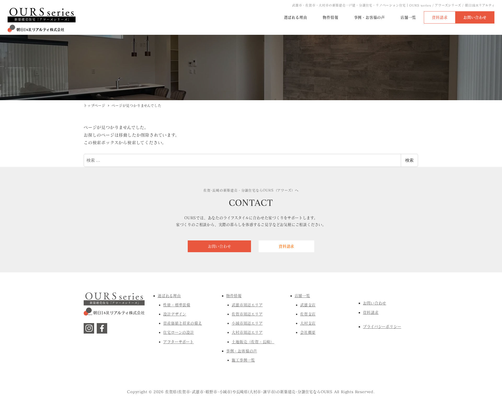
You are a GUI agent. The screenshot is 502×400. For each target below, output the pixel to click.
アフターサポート (178, 342)
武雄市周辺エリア (247, 305)
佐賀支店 (308, 314)
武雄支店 (308, 305)
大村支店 (308, 323)
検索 (409, 160)
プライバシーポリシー (382, 326)
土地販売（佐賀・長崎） (253, 342)
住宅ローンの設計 (178, 332)
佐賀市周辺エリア (247, 314)
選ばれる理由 (169, 296)
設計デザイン (174, 314)
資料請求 (370, 312)
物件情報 (234, 296)
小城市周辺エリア (247, 323)
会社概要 (308, 332)
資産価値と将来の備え (182, 323)
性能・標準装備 (176, 305)
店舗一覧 (302, 296)
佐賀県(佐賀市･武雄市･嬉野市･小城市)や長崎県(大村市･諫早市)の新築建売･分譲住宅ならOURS (249, 392)
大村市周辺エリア (247, 332)
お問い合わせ (374, 303)
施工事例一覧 (243, 360)
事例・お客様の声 (241, 351)
